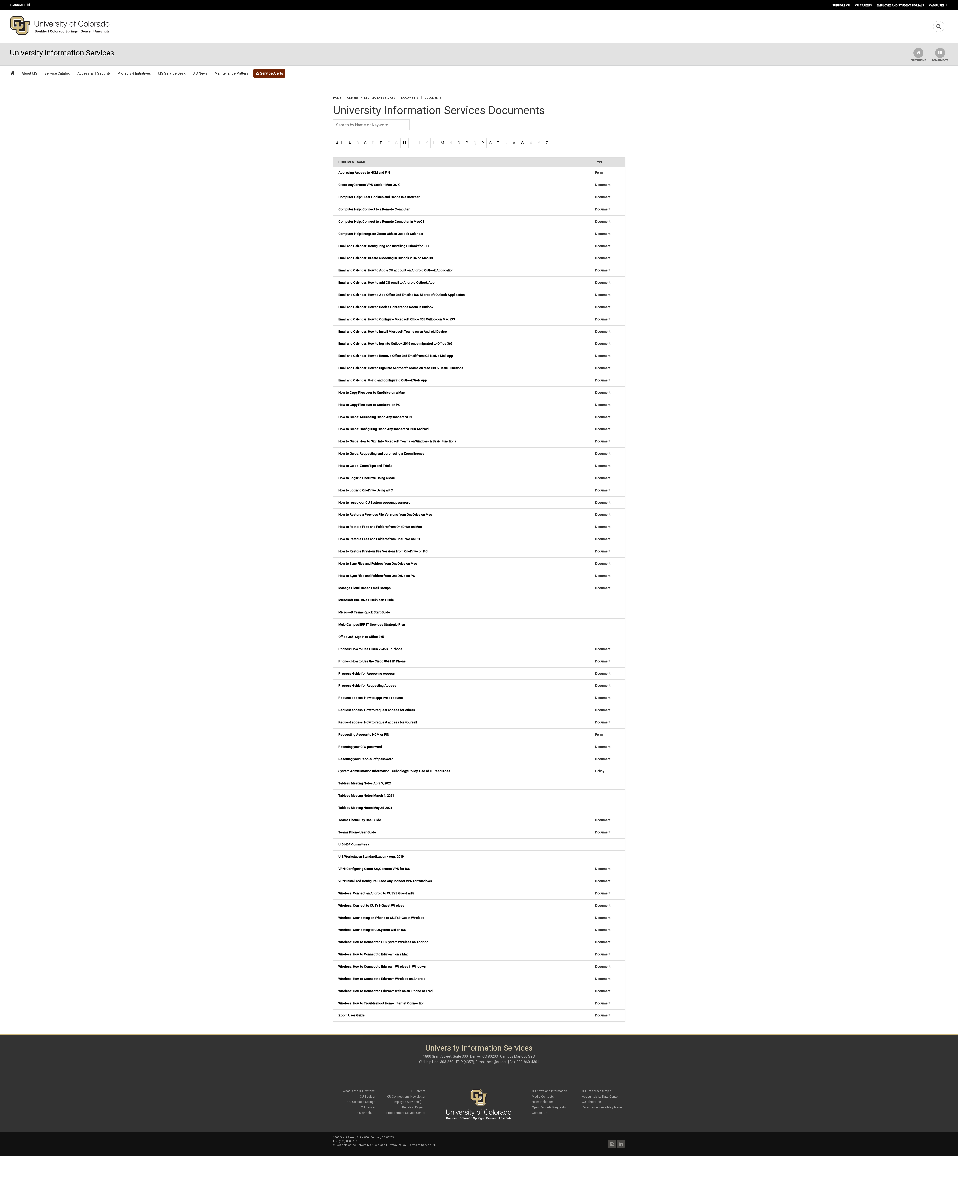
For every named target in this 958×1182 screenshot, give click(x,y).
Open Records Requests (549, 1107)
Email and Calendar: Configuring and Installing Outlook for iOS (383, 246)
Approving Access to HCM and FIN (364, 172)
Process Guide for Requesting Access (367, 685)
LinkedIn (621, 1144)
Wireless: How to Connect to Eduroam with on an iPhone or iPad (385, 991)
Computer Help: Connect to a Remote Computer (374, 209)
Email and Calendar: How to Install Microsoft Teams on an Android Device (392, 331)
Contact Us (539, 1113)
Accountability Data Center (600, 1096)
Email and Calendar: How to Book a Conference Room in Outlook (385, 307)
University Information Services (371, 97)
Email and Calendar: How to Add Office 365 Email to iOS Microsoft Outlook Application (401, 295)
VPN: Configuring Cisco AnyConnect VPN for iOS (374, 869)
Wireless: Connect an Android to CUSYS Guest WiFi (376, 893)
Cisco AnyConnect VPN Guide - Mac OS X (369, 185)
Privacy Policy (397, 1145)
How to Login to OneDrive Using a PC (365, 490)
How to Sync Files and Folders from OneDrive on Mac (377, 563)
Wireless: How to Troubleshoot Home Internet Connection (381, 1003)
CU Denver (368, 1107)
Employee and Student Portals (900, 5)
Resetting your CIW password (360, 747)
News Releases (543, 1102)
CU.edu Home (918, 60)
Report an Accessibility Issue (602, 1107)
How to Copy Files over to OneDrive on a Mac (371, 392)
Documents (433, 97)
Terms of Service (419, 1145)
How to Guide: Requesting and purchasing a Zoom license (381, 453)
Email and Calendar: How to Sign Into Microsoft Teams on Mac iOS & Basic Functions (400, 368)
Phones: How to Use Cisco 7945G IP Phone (370, 649)
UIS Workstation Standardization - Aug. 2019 (371, 856)
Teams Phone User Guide (357, 832)
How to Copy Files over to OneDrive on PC (369, 405)
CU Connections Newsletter (406, 1096)
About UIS (29, 73)
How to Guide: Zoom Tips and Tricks (365, 466)
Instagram (612, 1144)
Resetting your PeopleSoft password (365, 759)
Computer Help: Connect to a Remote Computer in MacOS (381, 221)
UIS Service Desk (171, 73)
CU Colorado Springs (361, 1102)
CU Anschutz (366, 1113)
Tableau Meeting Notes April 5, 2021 (364, 783)
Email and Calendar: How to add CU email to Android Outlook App (386, 282)
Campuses (936, 5)
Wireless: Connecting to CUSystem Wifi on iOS (372, 930)
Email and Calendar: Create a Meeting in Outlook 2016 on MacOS (385, 258)
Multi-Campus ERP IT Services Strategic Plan (371, 624)
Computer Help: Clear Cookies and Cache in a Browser (379, 197)
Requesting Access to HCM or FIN (363, 734)
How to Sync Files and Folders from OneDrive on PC (376, 576)
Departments (940, 60)
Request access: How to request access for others (376, 710)
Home (337, 97)
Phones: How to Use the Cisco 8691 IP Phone (372, 661)
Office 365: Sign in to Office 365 (361, 637)
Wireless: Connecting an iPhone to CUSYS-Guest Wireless (381, 918)
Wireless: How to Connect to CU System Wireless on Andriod (383, 942)
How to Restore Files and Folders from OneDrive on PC (379, 539)
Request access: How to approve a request (370, 698)
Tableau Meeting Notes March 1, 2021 (366, 795)
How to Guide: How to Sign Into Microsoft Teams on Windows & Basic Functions (397, 441)
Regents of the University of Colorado (360, 1145)
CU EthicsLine (591, 1102)
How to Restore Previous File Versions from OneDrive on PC (383, 551)
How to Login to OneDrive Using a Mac (366, 478)
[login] (434, 1145)
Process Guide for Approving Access (366, 673)
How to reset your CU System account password (374, 502)
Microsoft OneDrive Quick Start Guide (366, 600)
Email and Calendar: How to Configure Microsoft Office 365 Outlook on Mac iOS (396, 319)
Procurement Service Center (405, 1113)
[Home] (60, 34)
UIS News (200, 73)
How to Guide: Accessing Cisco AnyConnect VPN (375, 417)
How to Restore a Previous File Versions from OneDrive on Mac (385, 514)
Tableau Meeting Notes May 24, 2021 (365, 808)
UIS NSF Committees (353, 844)
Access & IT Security (94, 73)
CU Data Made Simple (596, 1091)
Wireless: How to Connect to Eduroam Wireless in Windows (382, 966)
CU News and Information (549, 1091)
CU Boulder (367, 1096)
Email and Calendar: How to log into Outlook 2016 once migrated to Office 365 (395, 343)
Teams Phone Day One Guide (359, 820)
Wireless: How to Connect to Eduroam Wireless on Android (381, 979)
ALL (339, 142)
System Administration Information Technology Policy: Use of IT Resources (394, 771)
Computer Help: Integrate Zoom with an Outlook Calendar (380, 234)
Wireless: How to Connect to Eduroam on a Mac (373, 954)
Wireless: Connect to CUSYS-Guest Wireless (371, 905)
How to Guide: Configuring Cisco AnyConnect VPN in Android (383, 429)
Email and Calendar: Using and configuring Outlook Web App (382, 380)
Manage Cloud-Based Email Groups (364, 588)
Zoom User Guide (351, 1015)
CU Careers (863, 5)
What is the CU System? (359, 1091)
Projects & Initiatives (134, 73)
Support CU (841, 5)
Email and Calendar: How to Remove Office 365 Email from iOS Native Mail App (395, 356)
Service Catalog (57, 73)
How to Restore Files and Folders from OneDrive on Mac (380, 527)
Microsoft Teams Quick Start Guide (364, 612)
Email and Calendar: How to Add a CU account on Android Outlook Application (395, 270)
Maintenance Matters (232, 73)
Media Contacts (543, 1096)
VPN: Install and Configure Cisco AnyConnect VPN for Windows (385, 881)
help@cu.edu (497, 1062)
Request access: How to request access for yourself (377, 722)
